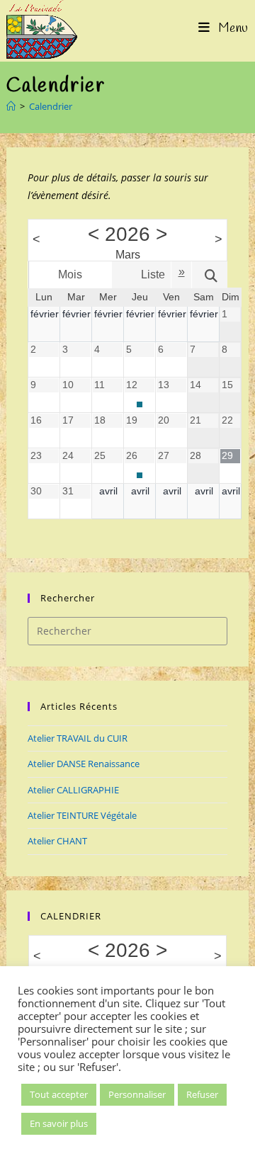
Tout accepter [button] (59, 1094)
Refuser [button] (202, 1094)
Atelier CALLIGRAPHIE (73, 789)
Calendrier (50, 106)
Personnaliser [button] (137, 1094)
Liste (153, 274)
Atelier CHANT (57, 840)
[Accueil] (11, 106)
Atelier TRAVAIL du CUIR (78, 738)
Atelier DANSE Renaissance (84, 763)
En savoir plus (59, 1123)
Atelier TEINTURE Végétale (82, 815)
